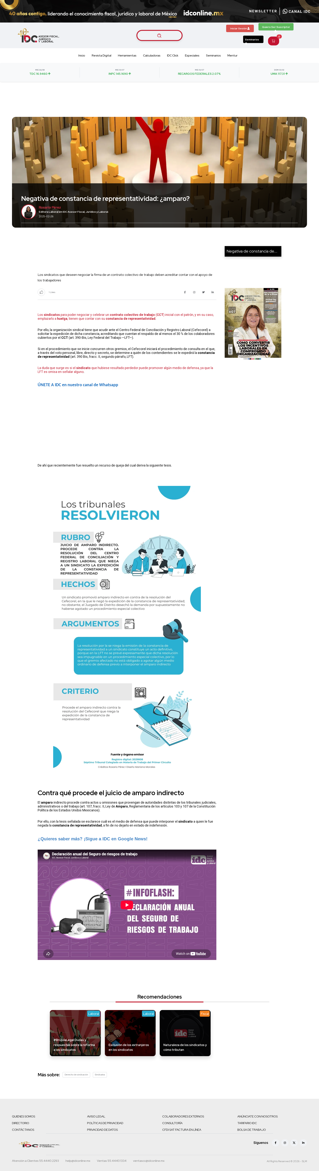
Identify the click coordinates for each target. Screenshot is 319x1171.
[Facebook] (275, 1142)
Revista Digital (101, 55)
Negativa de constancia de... (252, 251)
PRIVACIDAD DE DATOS (102, 1130)
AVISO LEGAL (96, 1116)
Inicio (81, 55)
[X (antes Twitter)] (294, 1142)
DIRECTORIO (20, 1123)
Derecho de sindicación (76, 1074)
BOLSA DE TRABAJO (251, 1130)
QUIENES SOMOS (23, 1116)
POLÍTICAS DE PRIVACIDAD (105, 1123)
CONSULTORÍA (172, 1123)
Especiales (192, 55)
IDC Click (172, 55)
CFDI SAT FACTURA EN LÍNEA (181, 1130)
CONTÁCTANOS (23, 1130)
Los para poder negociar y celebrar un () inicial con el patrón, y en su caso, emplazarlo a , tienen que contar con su (126, 316)
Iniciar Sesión (238, 28)
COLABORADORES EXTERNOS (183, 1116)
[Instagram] (285, 1142)
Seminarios (252, 39)
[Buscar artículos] (159, 35)
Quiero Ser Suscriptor (276, 27)
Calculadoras (151, 55)
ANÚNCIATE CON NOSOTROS (257, 1116)
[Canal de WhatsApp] (296, 11)
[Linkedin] (303, 1142)
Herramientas (127, 55)
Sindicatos (100, 1074)
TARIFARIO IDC (247, 1123)
